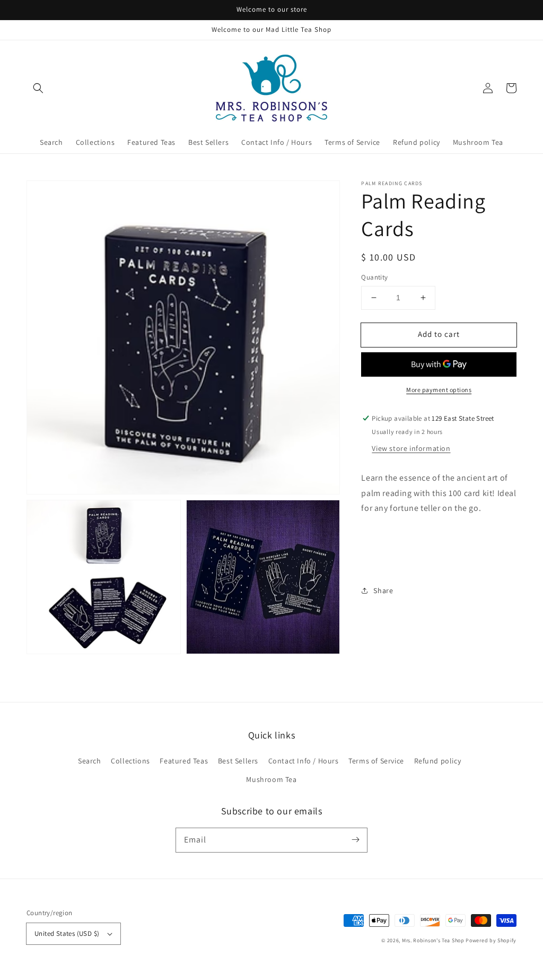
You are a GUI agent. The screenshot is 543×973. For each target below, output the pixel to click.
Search (89, 761)
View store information (411, 448)
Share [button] (383, 590)
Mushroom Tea (271, 779)
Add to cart (439, 334)
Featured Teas (184, 761)
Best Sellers (238, 761)
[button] (38, 88)
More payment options (438, 390)
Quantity (374, 277)
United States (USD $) (66, 933)
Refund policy (437, 761)
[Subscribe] (355, 840)
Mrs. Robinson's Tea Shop (433, 940)
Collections (130, 761)
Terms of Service (376, 761)
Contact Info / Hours (303, 761)
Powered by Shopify (491, 940)
